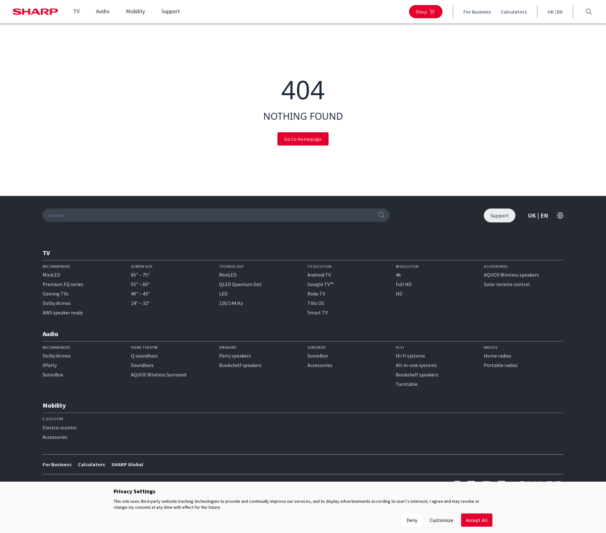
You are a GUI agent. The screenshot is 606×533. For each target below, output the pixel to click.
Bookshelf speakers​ (417, 374)
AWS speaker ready (63, 312)
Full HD (404, 284)
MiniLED (51, 275)
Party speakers (235, 355)
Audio (103, 11)
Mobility (135, 11)
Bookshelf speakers (240, 365)
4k (398, 275)
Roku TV (316, 293)
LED (223, 293)
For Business (477, 12)
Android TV (319, 275)
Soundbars (142, 365)
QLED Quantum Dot (240, 284)
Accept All (477, 520)
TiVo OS (315, 303)
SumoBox (53, 374)
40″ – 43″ (140, 293)
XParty (50, 365)
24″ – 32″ (140, 303)
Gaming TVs (55, 293)
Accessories (319, 365)
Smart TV (317, 312)
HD (399, 293)
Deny (412, 520)
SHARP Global (127, 464)
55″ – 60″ (140, 284)
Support (170, 11)
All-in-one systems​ (416, 365)
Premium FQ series (63, 284)
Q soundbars (144, 355)
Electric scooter (60, 427)
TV (76, 11)
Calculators (514, 12)
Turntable (407, 384)
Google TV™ (320, 284)
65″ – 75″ (140, 275)
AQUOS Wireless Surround (158, 374)
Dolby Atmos (57, 303)
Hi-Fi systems (410, 355)
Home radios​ (497, 355)
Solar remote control (507, 284)
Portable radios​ (501, 365)
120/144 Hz (231, 303)
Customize (441, 520)
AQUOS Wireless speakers (511, 275)
